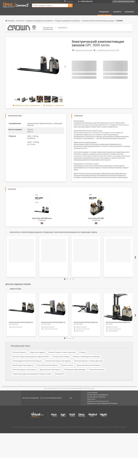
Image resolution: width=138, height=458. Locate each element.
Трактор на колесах (67, 365)
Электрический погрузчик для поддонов (58, 361)
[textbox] (50, 5)
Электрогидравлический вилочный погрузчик (27, 361)
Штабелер (82, 352)
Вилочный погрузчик (19, 352)
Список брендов (92, 392)
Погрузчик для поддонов (37, 352)
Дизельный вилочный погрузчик (50, 369)
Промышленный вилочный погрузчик (89, 365)
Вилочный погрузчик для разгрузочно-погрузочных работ (31, 356)
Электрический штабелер (61, 356)
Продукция (104, 12)
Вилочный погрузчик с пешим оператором (62, 352)
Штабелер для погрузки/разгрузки (75, 369)
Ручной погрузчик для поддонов (23, 365)
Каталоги (117, 12)
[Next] (65, 67)
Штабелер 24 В (59, 374)
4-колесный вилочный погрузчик (46, 365)
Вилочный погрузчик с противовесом (24, 369)
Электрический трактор (96, 369)
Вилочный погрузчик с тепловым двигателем (88, 361)
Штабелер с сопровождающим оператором (86, 356)
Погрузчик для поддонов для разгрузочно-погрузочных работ (32, 374)
